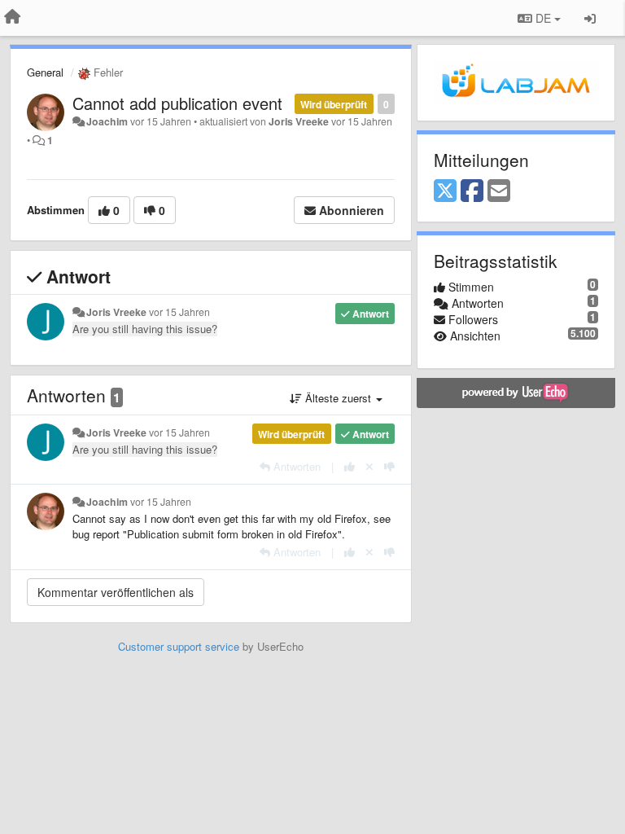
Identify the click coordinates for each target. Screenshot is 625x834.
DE (543, 18)
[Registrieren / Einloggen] (590, 18)
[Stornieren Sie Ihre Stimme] (369, 466)
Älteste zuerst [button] (338, 398)
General (45, 72)
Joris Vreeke (299, 121)
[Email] (498, 191)
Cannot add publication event (177, 103)
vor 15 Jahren (179, 312)
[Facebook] (472, 191)
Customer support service (178, 646)
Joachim (107, 121)
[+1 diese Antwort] (349, 466)
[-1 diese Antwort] (389, 466)
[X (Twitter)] (445, 191)
